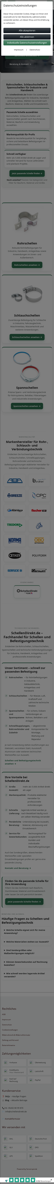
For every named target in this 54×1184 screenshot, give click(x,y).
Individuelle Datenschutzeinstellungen (27, 42)
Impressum (18, 49)
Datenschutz (35, 49)
